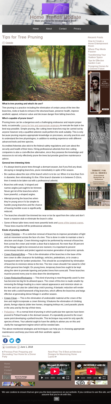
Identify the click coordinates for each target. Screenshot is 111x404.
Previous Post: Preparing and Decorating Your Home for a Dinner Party (19, 354)
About (49, 29)
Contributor (11, 347)
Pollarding (9, 312)
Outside (9, 43)
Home (36, 29)
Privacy (77, 29)
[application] (55, 371)
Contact (62, 29)
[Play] (42, 377)
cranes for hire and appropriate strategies (40, 125)
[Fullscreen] (67, 377)
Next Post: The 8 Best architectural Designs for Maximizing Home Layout (64, 354)
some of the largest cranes (70, 223)
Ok (56, 399)
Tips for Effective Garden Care (96, 61)
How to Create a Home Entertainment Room (98, 43)
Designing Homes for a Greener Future (98, 67)
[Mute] (63, 377)
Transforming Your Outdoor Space (97, 56)
